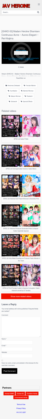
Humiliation (13, 91)
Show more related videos (21, 296)
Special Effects (27, 101)
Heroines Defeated (13, 85)
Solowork (13, 101)
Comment (5, 315)
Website (4, 352)
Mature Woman (15, 96)
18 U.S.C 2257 (21, 412)
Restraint (29, 96)
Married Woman (28, 91)
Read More (20, 78)
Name (4, 339)
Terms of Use (21, 404)
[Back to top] (38, 414)
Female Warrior (30, 85)
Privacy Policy (21, 408)
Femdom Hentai (32, 393)
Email (4, 345)
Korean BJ (20, 393)
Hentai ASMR (9, 393)
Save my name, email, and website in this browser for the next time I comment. (20, 364)
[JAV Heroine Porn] (16, 6)
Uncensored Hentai (21, 397)
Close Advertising (21, 53)
